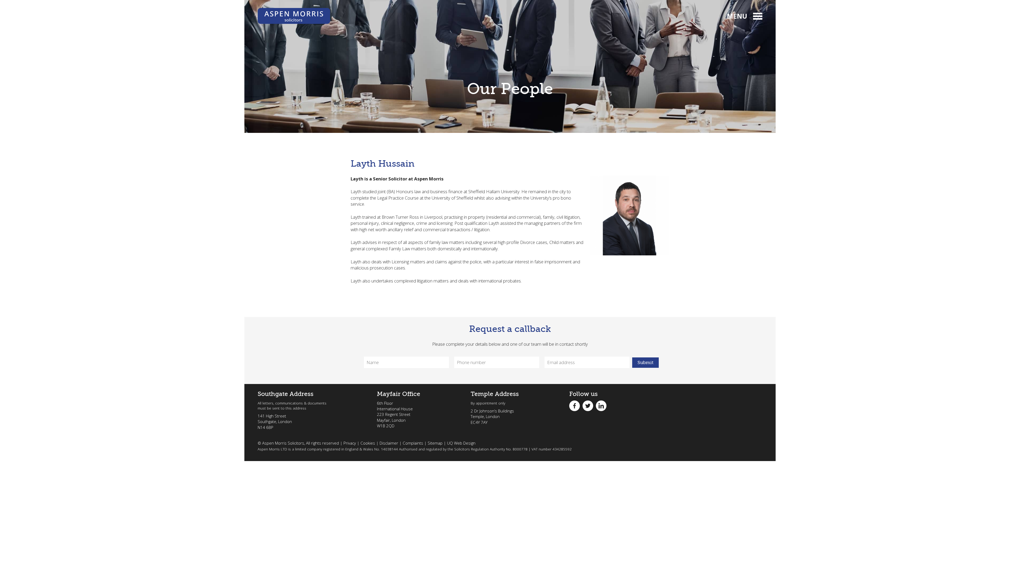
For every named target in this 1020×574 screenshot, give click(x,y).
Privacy (349, 443)
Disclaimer (389, 443)
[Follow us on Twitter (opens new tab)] (589, 405)
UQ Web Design (461, 443)
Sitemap (435, 443)
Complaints (413, 443)
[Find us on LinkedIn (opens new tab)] (602, 405)
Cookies (367, 443)
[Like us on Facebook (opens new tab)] (576, 405)
